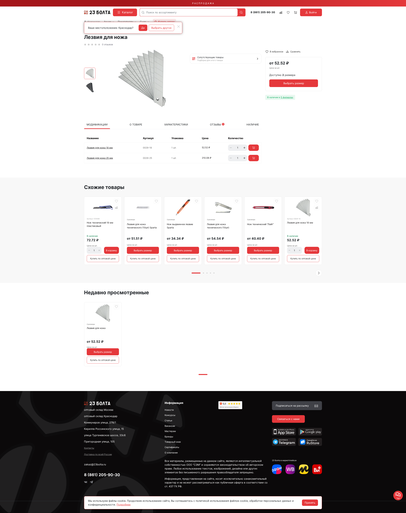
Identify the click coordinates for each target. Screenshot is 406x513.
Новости (169, 409)
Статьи (168, 420)
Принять (310, 502)
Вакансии (170, 426)
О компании (171, 452)
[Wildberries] (290, 469)
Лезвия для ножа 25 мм (100, 158)
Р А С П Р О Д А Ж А (203, 3)
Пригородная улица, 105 (99, 441)
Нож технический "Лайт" (260, 224)
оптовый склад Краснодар (100, 416)
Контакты (89, 448)
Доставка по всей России (98, 454)
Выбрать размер (293, 83)
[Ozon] (277, 469)
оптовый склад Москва (98, 409)
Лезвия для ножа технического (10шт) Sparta (142, 226)
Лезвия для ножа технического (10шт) (218, 226)
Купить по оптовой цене (103, 258)
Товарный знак (173, 441)
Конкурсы (170, 415)
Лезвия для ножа (96, 328)
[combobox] (189, 12)
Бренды (169, 436)
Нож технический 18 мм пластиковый (100, 224)
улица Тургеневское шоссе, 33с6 (105, 435)
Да (143, 27)
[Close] (178, 26)
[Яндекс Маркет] (304, 469)
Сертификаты (172, 447)
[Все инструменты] (317, 469)
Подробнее (124, 504)
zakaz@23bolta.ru (95, 464)
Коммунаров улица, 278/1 (100, 422)
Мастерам (170, 431)
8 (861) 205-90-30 (263, 12)
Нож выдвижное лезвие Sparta (180, 226)
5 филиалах (287, 97)
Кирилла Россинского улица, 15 (104, 428)
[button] (319, 273)
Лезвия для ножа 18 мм (100, 147)
